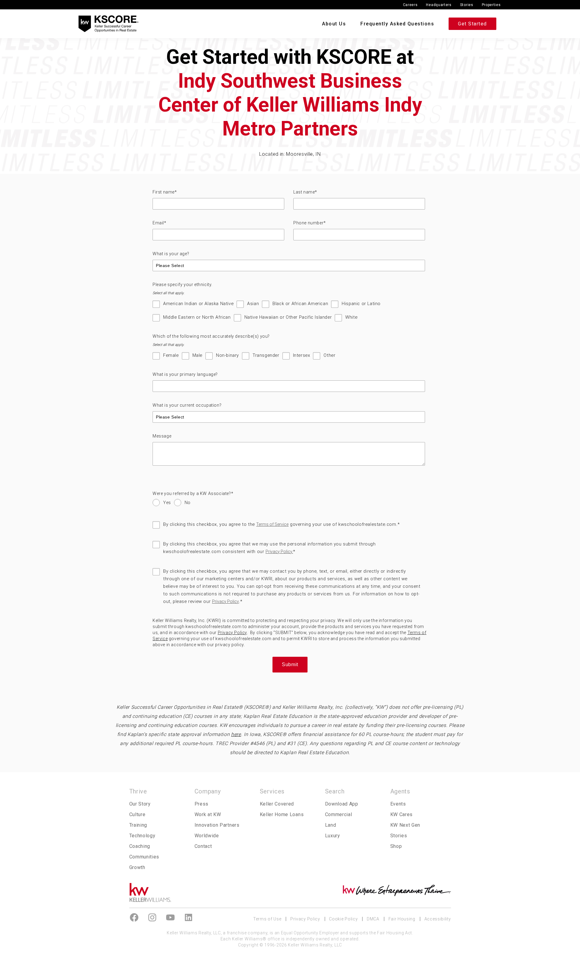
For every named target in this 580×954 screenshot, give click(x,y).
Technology (142, 835)
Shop (396, 846)
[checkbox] (289, 313)
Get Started (472, 24)
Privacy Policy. (279, 551)
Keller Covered (277, 804)
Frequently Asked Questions (397, 24)
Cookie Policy (343, 919)
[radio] (162, 504)
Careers (410, 5)
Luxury (332, 835)
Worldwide (207, 835)
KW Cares (401, 814)
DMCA (373, 919)
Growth (137, 867)
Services (272, 791)
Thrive (138, 791)
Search (335, 791)
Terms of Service (272, 524)
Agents (400, 791)
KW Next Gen (405, 825)
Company (208, 791)
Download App (341, 804)
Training (138, 825)
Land (330, 825)
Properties (491, 5)
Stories (466, 5)
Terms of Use (267, 919)
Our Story (140, 804)
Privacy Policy (225, 601)
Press (201, 804)
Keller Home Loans (282, 814)
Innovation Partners (217, 825)
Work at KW (208, 814)
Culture (137, 814)
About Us (334, 24)
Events (398, 804)
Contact (203, 846)
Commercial (338, 814)
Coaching (139, 846)
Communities (144, 857)
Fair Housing (401, 919)
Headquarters (438, 5)
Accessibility (437, 919)
